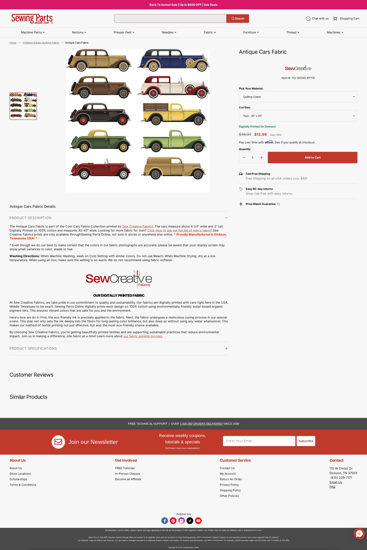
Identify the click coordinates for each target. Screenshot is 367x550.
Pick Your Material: (251, 88)
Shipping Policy (230, 490)
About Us (16, 468)
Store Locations (20, 473)
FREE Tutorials (125, 468)
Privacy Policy (229, 485)
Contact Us (227, 468)
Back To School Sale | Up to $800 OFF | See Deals (183, 4)
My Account (228, 473)
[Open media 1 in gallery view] (219, 58)
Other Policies (229, 496)
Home (13, 42)
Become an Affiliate (128, 479)
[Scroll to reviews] (298, 60)
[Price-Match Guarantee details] (278, 204)
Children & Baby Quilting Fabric (41, 42)
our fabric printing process (142, 336)
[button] (345, 18)
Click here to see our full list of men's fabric (179, 230)
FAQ (332, 487)
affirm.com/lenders (204, 537)
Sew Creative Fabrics (137, 226)
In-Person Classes (127, 473)
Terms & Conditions (23, 485)
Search (239, 18)
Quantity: (245, 149)
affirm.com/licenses (215, 540)
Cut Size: (245, 107)
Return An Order (231, 479)
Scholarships (18, 479)
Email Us (336, 482)
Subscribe (306, 441)
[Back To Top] (361, 544)
